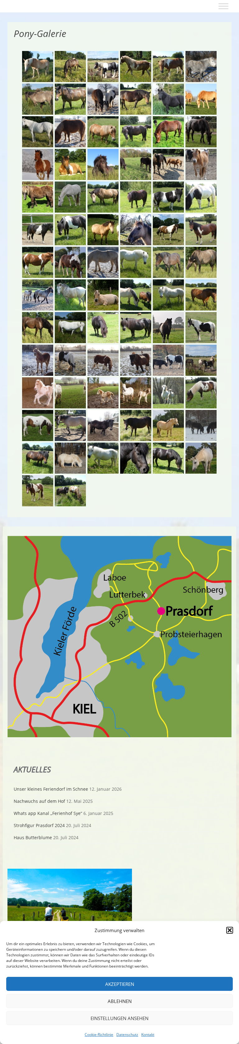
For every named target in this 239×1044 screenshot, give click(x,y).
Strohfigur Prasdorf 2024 (39, 825)
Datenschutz (127, 1034)
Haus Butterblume (33, 837)
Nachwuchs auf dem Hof (39, 801)
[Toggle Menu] (223, 6)
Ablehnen (120, 1001)
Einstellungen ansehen (119, 1018)
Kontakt (147, 1034)
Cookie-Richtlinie (99, 1034)
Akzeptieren (119, 984)
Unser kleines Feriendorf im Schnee (51, 789)
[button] (230, 930)
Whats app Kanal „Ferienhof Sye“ (48, 813)
